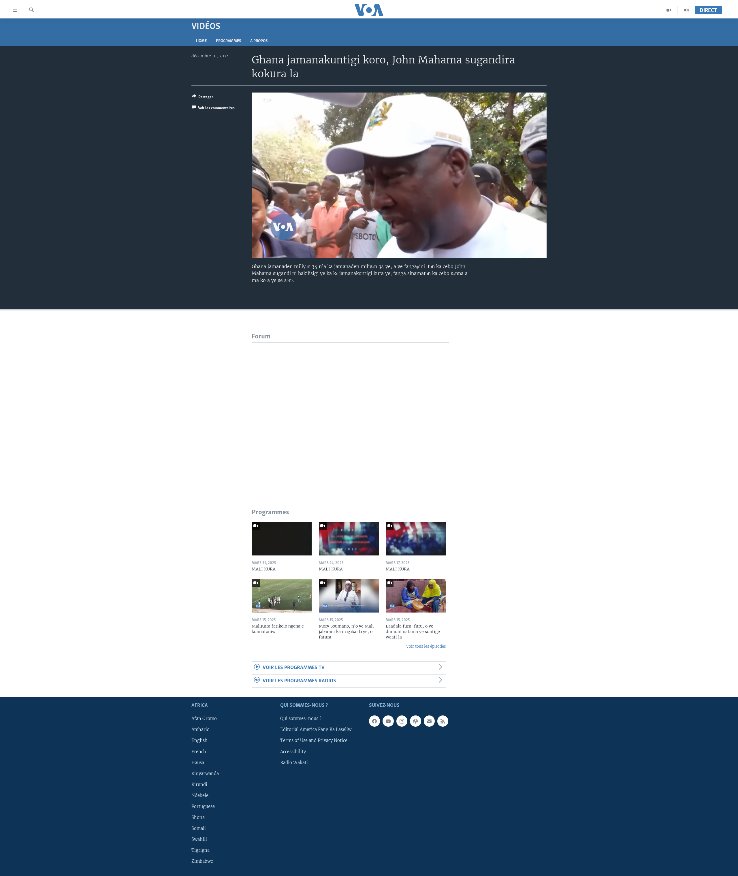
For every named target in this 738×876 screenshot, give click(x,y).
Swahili (199, 839)
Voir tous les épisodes (426, 646)
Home (201, 41)
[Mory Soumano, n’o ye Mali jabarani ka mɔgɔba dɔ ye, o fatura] (349, 596)
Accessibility (293, 751)
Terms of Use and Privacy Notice (313, 740)
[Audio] (686, 10)
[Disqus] (350, 415)
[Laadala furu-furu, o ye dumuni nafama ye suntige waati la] (416, 596)
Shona (198, 817)
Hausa (197, 762)
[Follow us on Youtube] (388, 720)
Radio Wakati (294, 762)
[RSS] (442, 720)
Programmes (228, 41)
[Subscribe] (429, 720)
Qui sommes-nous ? (300, 718)
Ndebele (199, 795)
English (199, 740)
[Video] (669, 10)
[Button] (202, 98)
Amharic (200, 729)
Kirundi (199, 784)
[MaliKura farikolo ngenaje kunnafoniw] (282, 596)
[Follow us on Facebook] (374, 720)
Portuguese (203, 806)
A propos (259, 41)
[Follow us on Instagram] (401, 720)
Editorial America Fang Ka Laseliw (315, 729)
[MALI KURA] (282, 538)
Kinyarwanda (205, 773)
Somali (198, 828)
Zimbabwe (202, 861)
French (198, 751)
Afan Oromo (204, 718)
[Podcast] (415, 720)
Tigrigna (200, 850)
